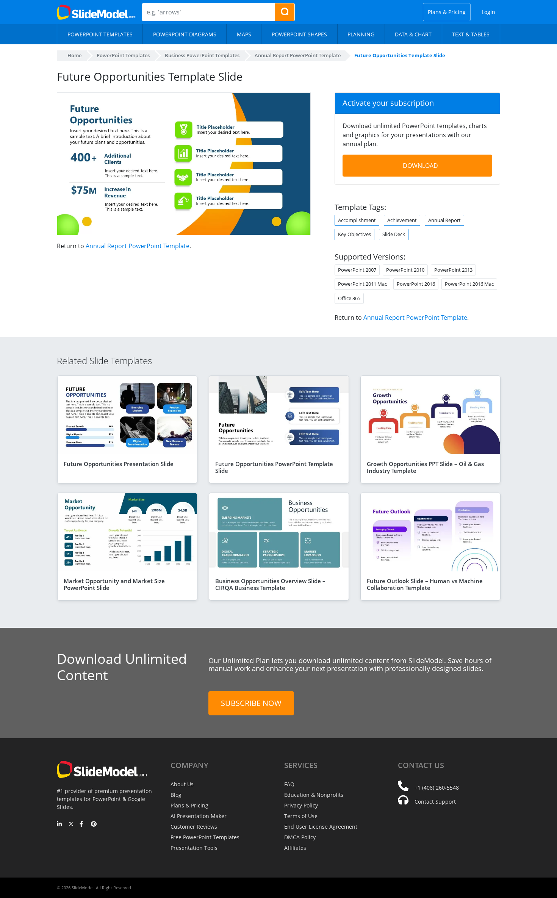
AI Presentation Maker (199, 816)
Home (74, 55)
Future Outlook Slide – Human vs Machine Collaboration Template (425, 584)
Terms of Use (301, 816)
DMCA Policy (300, 837)
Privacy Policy (301, 805)
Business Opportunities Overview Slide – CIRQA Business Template (270, 584)
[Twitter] (71, 824)
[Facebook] (82, 824)
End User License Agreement (320, 826)
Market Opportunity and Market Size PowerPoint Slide (114, 584)
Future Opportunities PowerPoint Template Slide (274, 467)
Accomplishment (357, 220)
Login (488, 12)
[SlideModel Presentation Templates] (96, 12)
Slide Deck (393, 234)
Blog (176, 794)
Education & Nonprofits (313, 794)
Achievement (402, 220)
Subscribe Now (251, 703)
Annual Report (444, 220)
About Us (182, 784)
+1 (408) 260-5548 (437, 787)
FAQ (289, 784)
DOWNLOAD (420, 165)
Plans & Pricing (447, 12)
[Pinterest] (94, 824)
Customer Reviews (194, 826)
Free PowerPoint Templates (205, 837)
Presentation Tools (194, 847)
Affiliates (295, 847)
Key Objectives (354, 234)
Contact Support (435, 801)
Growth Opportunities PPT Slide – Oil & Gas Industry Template (425, 467)
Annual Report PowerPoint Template (137, 246)
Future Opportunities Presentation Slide (119, 464)
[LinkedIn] (60, 824)
